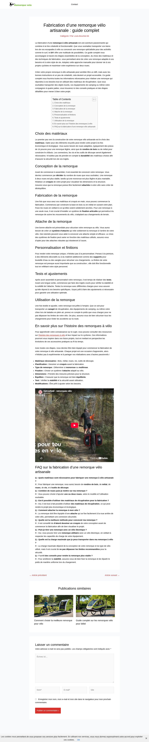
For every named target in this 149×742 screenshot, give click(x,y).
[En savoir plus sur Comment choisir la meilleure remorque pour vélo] (53, 606)
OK (78, 740)
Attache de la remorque (63, 112)
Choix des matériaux (62, 103)
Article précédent (38, 575)
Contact (74, 4)
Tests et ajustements (62, 118)
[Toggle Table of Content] (93, 99)
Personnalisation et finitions (65, 115)
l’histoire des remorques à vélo (51, 335)
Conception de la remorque (64, 106)
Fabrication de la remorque (64, 109)
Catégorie (64, 36)
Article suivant (112, 575)
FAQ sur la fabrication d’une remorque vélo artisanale (74, 127)
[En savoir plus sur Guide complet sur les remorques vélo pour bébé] (95, 606)
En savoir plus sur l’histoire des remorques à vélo (73, 124)
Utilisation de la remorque (64, 121)
